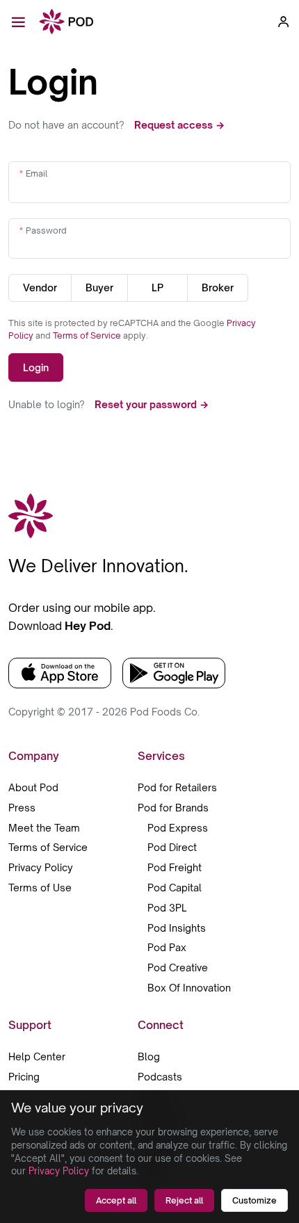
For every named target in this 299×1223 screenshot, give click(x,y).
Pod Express (177, 828)
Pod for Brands (173, 807)
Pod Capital (174, 887)
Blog (149, 1056)
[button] (284, 21)
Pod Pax (166, 947)
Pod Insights (176, 928)
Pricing (24, 1077)
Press (21, 807)
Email (36, 173)
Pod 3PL (166, 908)
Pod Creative (177, 967)
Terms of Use (40, 887)
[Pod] (66, 22)
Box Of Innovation (189, 988)
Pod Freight (174, 867)
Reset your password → (152, 404)
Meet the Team (44, 828)
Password (46, 230)
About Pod (33, 787)
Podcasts (160, 1077)
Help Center (36, 1056)
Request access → (179, 125)
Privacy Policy (40, 867)
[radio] (40, 288)
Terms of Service (88, 335)
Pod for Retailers (177, 787)
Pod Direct (172, 847)
